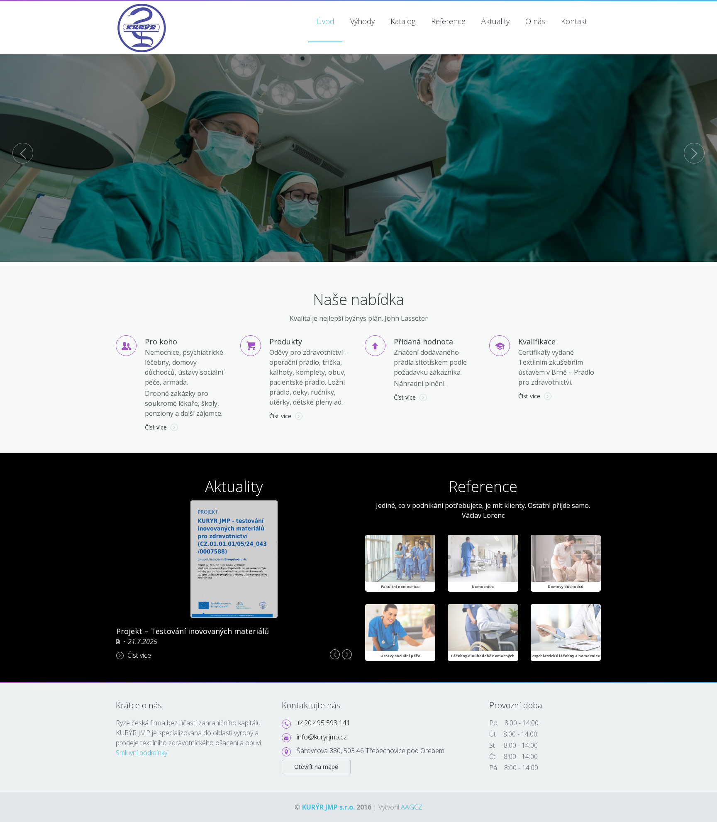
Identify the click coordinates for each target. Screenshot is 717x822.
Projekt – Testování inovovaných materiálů (192, 631)
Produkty (285, 341)
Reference (448, 21)
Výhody (362, 21)
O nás (535, 21)
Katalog (402, 21)
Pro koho (161, 341)
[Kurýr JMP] (142, 6)
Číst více (156, 427)
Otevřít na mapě (316, 767)
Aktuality (495, 21)
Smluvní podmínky (141, 752)
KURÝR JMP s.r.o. (328, 807)
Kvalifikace (537, 341)
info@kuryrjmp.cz (322, 737)
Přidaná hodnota (423, 341)
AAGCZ (411, 807)
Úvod (325, 21)
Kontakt (574, 21)
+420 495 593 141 (323, 722)
